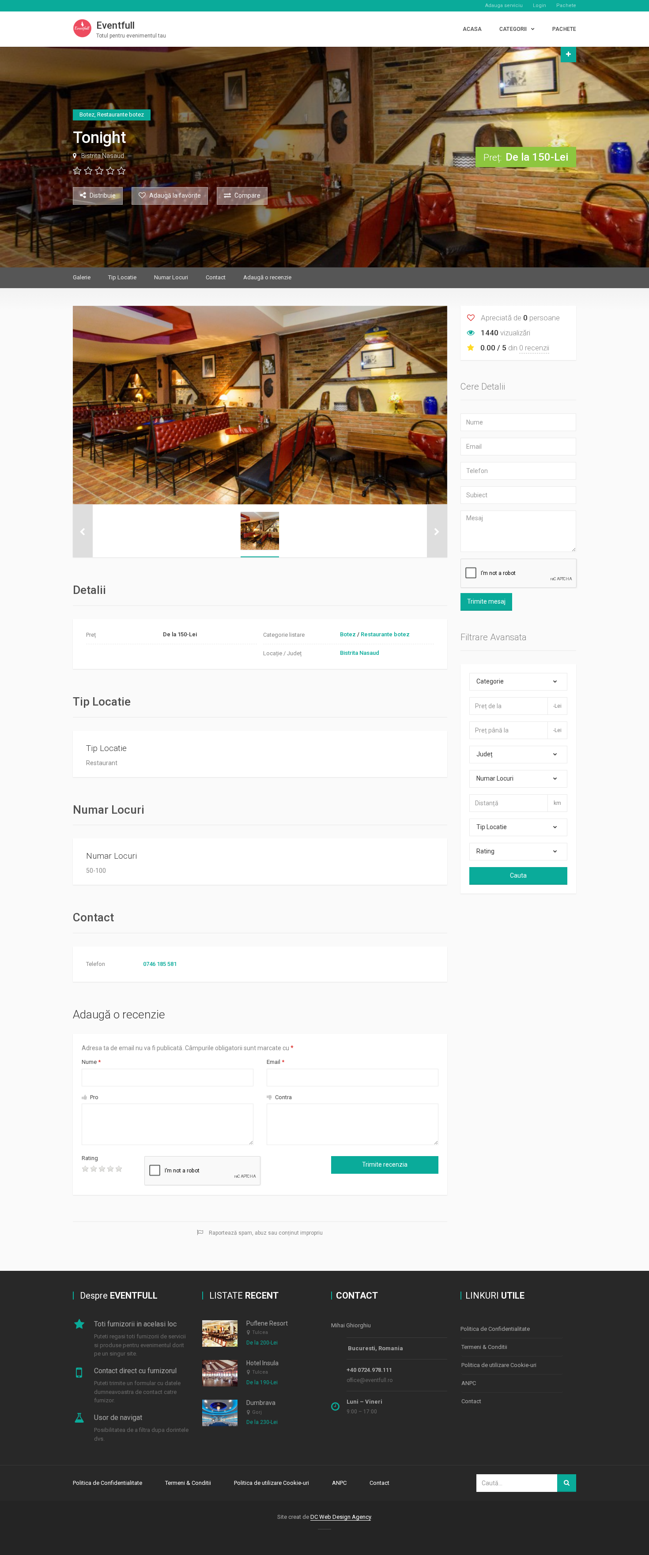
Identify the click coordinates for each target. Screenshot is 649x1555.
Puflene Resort (267, 1323)
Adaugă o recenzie (267, 277)
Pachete (566, 5)
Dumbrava (260, 1402)
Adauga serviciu (504, 5)
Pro (93, 1097)
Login (539, 5)
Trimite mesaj (486, 601)
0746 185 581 (160, 964)
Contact (216, 277)
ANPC (468, 1383)
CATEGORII (513, 29)
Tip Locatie (122, 277)
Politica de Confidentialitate (495, 1329)
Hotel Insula (262, 1363)
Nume (91, 1062)
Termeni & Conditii (484, 1347)
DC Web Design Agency (340, 1517)
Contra (283, 1097)
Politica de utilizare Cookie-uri (498, 1365)
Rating (90, 1158)
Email (275, 1062)
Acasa (472, 29)
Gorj (257, 1412)
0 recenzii (534, 347)
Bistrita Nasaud (102, 155)
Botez (348, 634)
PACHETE (564, 29)
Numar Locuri (171, 277)
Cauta (518, 875)
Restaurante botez (385, 634)
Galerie (82, 277)
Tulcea (260, 1332)
